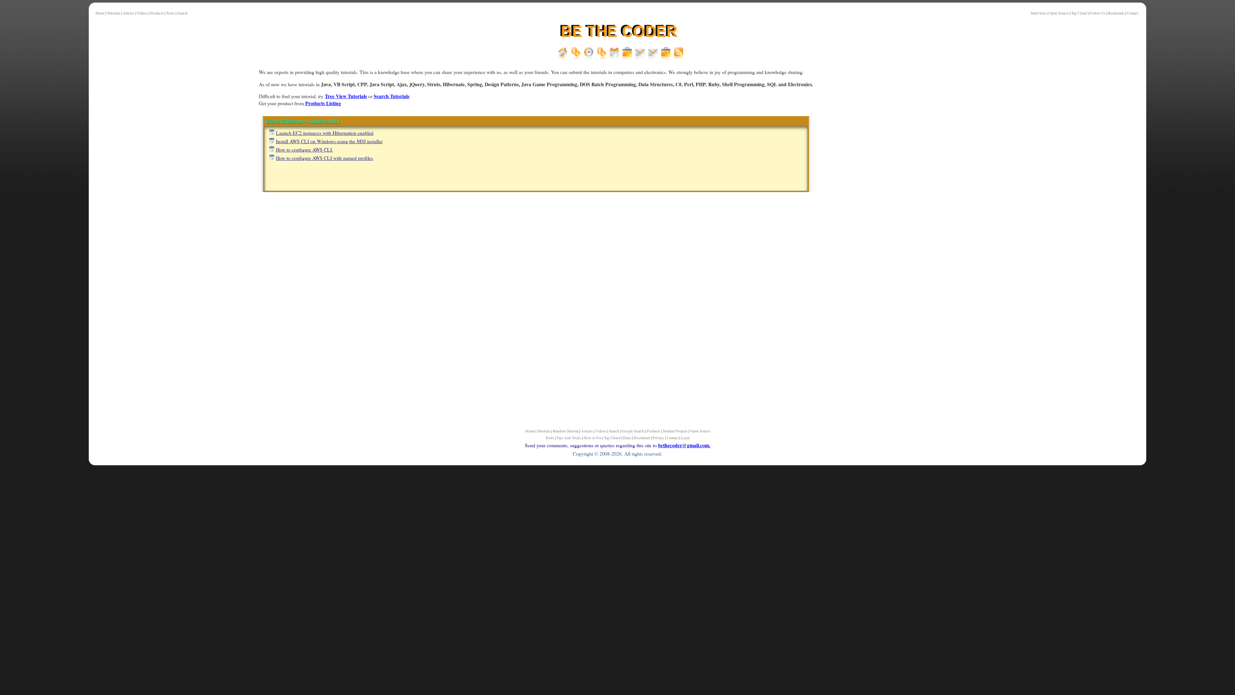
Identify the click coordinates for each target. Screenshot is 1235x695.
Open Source (1059, 13)
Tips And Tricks (568, 437)
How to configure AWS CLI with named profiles (324, 157)
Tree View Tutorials (346, 96)
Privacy (658, 437)
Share (626, 437)
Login (685, 437)
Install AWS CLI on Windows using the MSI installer (329, 141)
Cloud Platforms (284, 121)
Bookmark (1116, 13)
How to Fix (592, 437)
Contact (1132, 13)
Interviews (1039, 13)
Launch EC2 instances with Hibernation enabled (324, 132)
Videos (142, 13)
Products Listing (323, 103)
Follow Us (1097, 13)
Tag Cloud (1079, 13)
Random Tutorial (565, 430)
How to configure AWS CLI (304, 149)
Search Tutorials (391, 96)
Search (182, 13)
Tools (170, 13)
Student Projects (675, 430)
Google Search (633, 430)
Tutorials (113, 13)
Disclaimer (642, 437)
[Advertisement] (226, 224)
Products (157, 13)
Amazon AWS (324, 121)
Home (100, 13)
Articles (128, 13)
